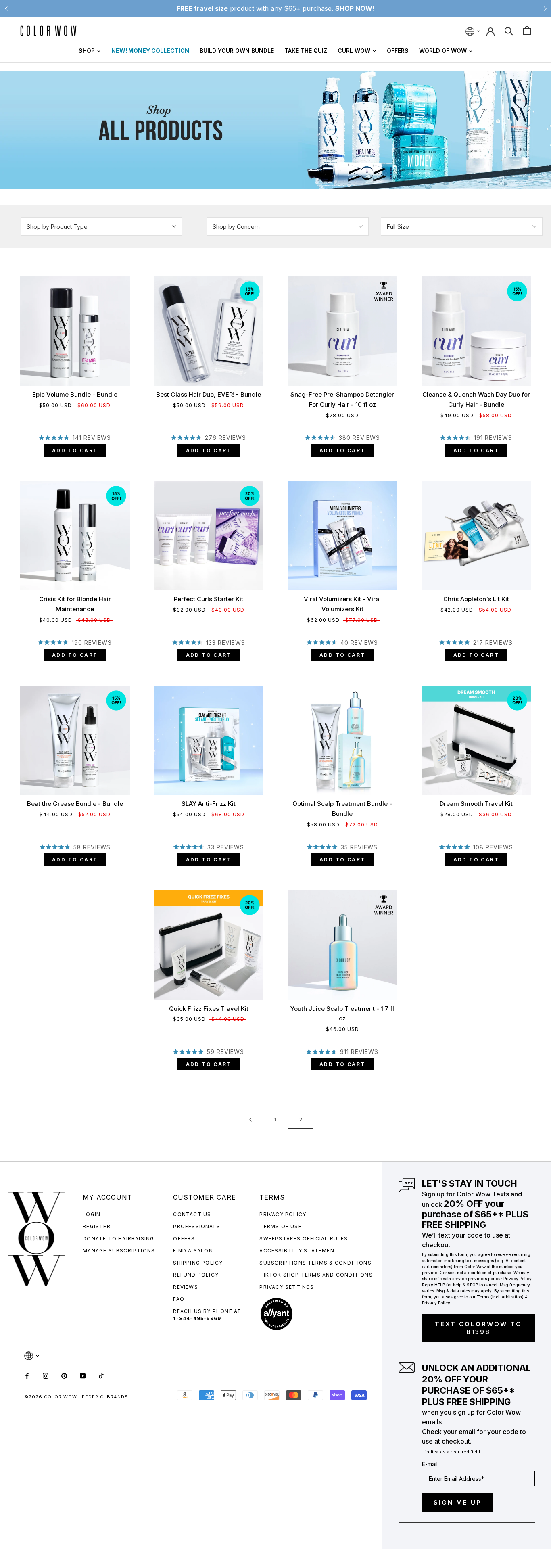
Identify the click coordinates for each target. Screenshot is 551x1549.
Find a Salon (193, 1251)
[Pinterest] (64, 1375)
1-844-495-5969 (197, 1318)
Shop (87, 50)
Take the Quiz (305, 50)
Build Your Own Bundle (237, 50)
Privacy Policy (282, 1214)
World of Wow (443, 50)
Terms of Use (280, 1226)
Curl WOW (354, 50)
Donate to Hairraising (118, 1238)
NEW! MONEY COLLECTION (150, 50)
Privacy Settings (286, 1287)
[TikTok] (101, 1375)
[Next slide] (545, 8)
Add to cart (75, 450)
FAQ (178, 1299)
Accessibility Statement (298, 1251)
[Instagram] (45, 1375)
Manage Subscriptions (119, 1251)
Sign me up (458, 1502)
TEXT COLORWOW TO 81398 (478, 1328)
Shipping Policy (198, 1263)
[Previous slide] (6, 8)
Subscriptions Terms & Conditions (315, 1263)
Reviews (185, 1287)
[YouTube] (83, 1375)
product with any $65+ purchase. (276, 8)
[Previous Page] (250, 1120)
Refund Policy (196, 1275)
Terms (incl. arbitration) (500, 1296)
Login (91, 1214)
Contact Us (192, 1214)
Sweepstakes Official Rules (303, 1238)
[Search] (509, 30)
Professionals (196, 1226)
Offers (398, 50)
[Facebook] (27, 1375)
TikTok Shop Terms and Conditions (315, 1275)
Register (97, 1226)
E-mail (430, 1464)
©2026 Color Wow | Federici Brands (76, 1397)
